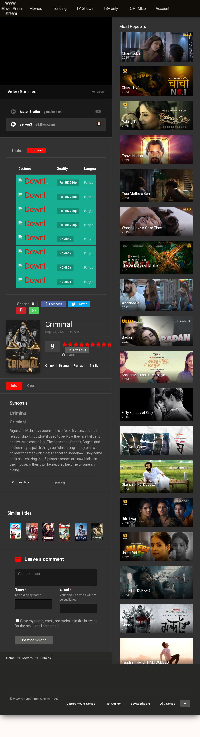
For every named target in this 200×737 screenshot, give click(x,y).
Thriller (95, 365)
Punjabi (79, 365)
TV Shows (85, 8)
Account (162, 8)
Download (36, 150)
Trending (59, 8)
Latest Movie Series (81, 703)
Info (14, 386)
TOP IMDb (137, 8)
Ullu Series (167, 703)
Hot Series (113, 703)
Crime (49, 365)
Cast (30, 386)
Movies (35, 8)
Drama (64, 365)
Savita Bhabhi (140, 703)
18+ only (110, 8)
